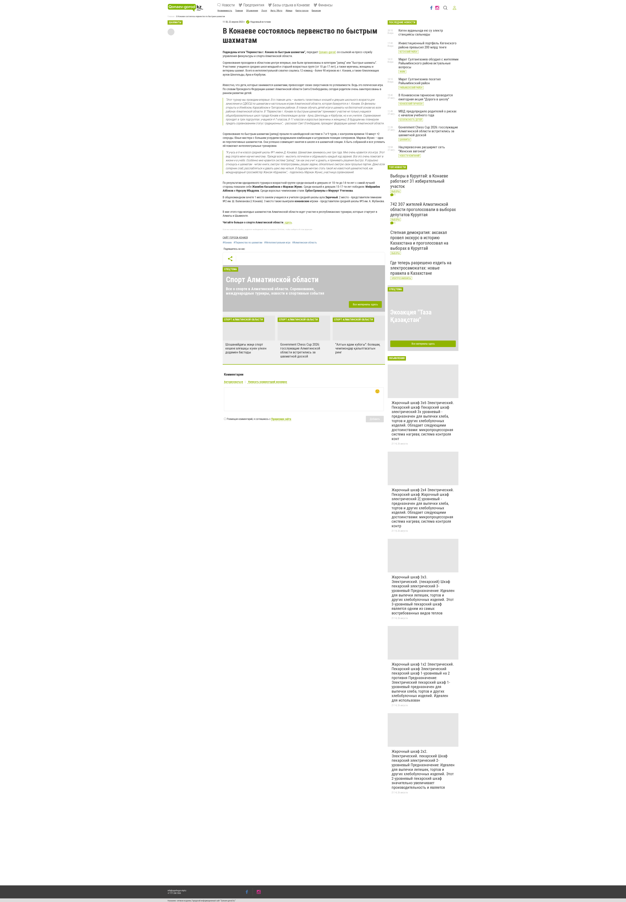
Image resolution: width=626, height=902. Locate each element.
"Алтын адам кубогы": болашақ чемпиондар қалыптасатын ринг (357, 348)
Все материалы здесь (365, 304)
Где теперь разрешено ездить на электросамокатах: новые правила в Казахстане (420, 268)
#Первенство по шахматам (248, 242)
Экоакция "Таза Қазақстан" (411, 316)
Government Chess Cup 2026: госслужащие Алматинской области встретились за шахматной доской (300, 350)
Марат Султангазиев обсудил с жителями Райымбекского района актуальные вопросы (428, 63)
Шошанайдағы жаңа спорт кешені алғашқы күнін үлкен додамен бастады (245, 348)
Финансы (325, 5)
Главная (239, 10)
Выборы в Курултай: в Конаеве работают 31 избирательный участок (419, 181)
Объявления (252, 10)
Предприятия (253, 5)
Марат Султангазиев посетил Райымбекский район (419, 81)
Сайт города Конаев (235, 237)
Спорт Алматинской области (272, 279)
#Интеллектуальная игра (277, 242)
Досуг (264, 10)
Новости (228, 5)
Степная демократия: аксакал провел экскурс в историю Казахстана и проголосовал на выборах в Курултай (419, 240)
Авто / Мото (276, 10)
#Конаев (227, 242)
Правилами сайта (281, 419)
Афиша (289, 10)
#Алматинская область (304, 242)
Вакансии (316, 10)
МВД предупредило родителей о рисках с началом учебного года (427, 113)
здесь (287, 222)
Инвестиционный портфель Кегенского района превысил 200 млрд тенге (427, 45)
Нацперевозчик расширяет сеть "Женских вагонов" (421, 149)
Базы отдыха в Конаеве (291, 5)
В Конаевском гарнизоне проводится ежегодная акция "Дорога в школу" (425, 97)
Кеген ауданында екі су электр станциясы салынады (420, 32)
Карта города (302, 10)
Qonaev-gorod (327, 52)
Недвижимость (224, 10)
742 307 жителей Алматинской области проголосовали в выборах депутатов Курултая (423, 209)
